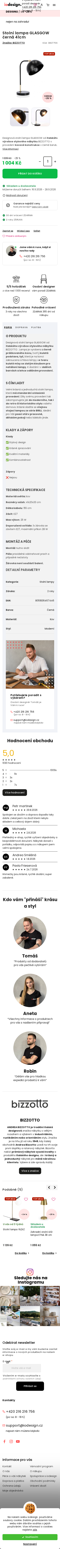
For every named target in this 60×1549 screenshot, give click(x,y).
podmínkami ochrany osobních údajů (22, 1378)
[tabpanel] (16, 1225)
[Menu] (54, 5)
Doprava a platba (13, 1481)
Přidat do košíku (30, 173)
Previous (49, 1187)
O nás (6, 1471)
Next (54, 1187)
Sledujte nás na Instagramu (31, 1280)
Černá (50, 610)
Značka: (13, 42)
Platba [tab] (36, 327)
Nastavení (30, 1544)
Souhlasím (31, 1537)
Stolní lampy (47, 582)
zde (35, 1529)
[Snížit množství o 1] (39, 161)
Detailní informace (10, 149)
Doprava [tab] (21, 327)
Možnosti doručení (17, 195)
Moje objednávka (12, 1490)
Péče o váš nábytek (14, 1476)
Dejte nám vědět (40, 206)
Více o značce (30, 1171)
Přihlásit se (30, 1386)
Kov (52, 619)
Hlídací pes (23, 230)
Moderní (49, 628)
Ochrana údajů (11, 1485)
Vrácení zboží (38, 1485)
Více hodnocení (14, 792)
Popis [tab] (8, 327)
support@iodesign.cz (26, 720)
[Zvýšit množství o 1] (55, 161)
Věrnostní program (41, 1466)
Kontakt (7, 1466)
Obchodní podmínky (42, 1481)
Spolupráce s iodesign (43, 1476)
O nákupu (36, 1471)
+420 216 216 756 (31, 7)
